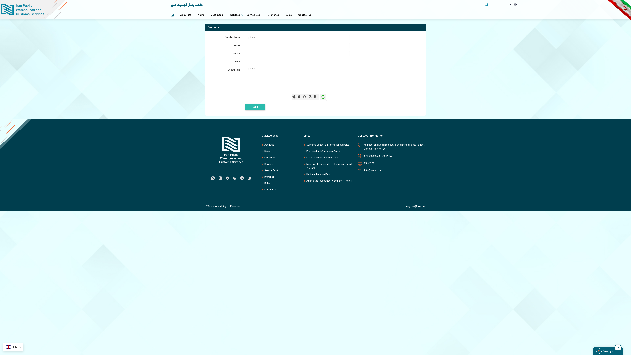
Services (269, 164)
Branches (269, 177)
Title (237, 61)
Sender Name (232, 37)
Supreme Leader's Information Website (327, 145)
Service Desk (271, 170)
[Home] (173, 13)
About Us (269, 145)
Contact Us (270, 190)
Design (408, 206)
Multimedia (270, 158)
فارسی (509, 9)
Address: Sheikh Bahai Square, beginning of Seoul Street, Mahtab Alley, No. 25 (394, 147)
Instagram (220, 178)
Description (234, 69)
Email (237, 45)
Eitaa (249, 178)
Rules (267, 183)
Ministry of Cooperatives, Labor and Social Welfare (329, 166)
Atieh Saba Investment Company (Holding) (329, 181)
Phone (236, 53)
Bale (227, 178)
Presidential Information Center (323, 151)
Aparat (234, 178)
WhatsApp (213, 178)
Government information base (322, 158)
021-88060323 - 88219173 (378, 156)
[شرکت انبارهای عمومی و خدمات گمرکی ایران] (85, 9)
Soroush (242, 178)
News (267, 151)
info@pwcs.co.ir (372, 170)
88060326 (369, 163)
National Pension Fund (318, 175)
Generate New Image (323, 97)
